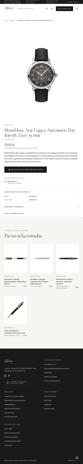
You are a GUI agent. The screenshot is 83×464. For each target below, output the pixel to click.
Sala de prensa (49, 408)
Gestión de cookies (73, 460)
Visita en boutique (50, 377)
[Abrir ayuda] (77, 458)
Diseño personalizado (12, 408)
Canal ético (8, 445)
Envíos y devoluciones (52, 381)
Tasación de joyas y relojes (14, 396)
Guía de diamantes (11, 417)
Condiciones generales (12, 441)
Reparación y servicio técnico (14, 400)
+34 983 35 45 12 (72, 2)
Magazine (47, 404)
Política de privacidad (12, 433)
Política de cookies (11, 437)
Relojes (12, 20)
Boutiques (47, 400)
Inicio (5, 20)
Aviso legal (8, 429)
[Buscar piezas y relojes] (46, 8)
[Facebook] (9, 376)
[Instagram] (5, 376)
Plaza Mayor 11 (12, 181)
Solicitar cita (64, 8)
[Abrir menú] (77, 8)
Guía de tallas (9, 413)
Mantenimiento (9, 404)
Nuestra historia (50, 396)
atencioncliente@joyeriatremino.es (56, 368)
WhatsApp (48, 373)
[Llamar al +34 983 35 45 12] (52, 8)
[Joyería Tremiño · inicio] (9, 361)
